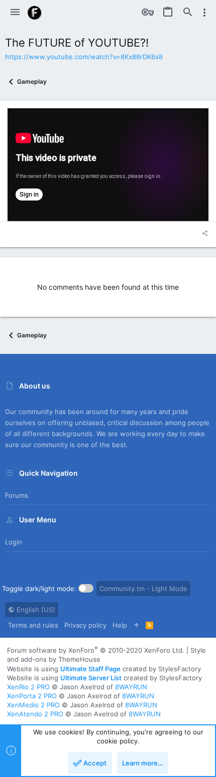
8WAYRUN (131, 687)
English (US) (35, 610)
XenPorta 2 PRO (32, 696)
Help (120, 625)
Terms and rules (33, 625)
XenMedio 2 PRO (33, 705)
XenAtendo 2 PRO (35, 714)
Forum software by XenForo (95, 650)
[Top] (136, 625)
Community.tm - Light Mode (143, 589)
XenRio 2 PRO (28, 687)
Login (13, 542)
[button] (15, 12)
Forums (16, 495)
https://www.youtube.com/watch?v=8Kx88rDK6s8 (84, 57)
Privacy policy (85, 625)
